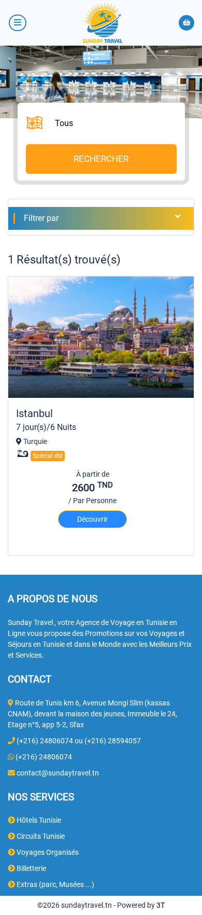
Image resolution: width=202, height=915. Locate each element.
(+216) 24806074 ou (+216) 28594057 (79, 741)
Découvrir (92, 519)
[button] (110, 124)
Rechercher (101, 159)
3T (160, 905)
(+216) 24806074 (44, 757)
